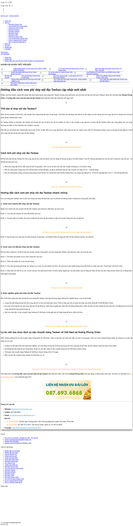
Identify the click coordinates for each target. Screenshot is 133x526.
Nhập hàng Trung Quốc (16, 28)
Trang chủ (8, 21)
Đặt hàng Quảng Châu (15, 36)
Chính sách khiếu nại (11, 465)
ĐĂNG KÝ (4, 16)
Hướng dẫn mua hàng (11, 452)
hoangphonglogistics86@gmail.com (22, 415)
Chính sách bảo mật (11, 456)
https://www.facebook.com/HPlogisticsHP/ (26, 428)
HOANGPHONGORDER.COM (18, 443)
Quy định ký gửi (10, 463)
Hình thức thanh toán (11, 461)
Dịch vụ (7, 22)
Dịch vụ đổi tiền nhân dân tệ (17, 42)
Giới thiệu (8, 49)
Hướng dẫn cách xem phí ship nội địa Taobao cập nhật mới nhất (24, 61)
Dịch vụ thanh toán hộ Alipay (18, 40)
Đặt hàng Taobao (14, 29)
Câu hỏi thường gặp (11, 454)
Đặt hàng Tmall (13, 33)
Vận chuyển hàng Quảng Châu (18, 38)
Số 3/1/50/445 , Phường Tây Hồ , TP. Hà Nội (21, 438)
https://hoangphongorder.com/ (21, 409)
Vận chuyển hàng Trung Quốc (18, 26)
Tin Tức (7, 45)
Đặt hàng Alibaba (14, 31)
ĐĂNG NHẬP (14, 16)
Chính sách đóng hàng (11, 459)
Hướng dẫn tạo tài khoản (12, 451)
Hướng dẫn (8, 47)
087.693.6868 (12, 441)
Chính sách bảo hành (11, 458)
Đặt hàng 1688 (13, 35)
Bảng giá (7, 43)
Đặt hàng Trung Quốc (15, 24)
